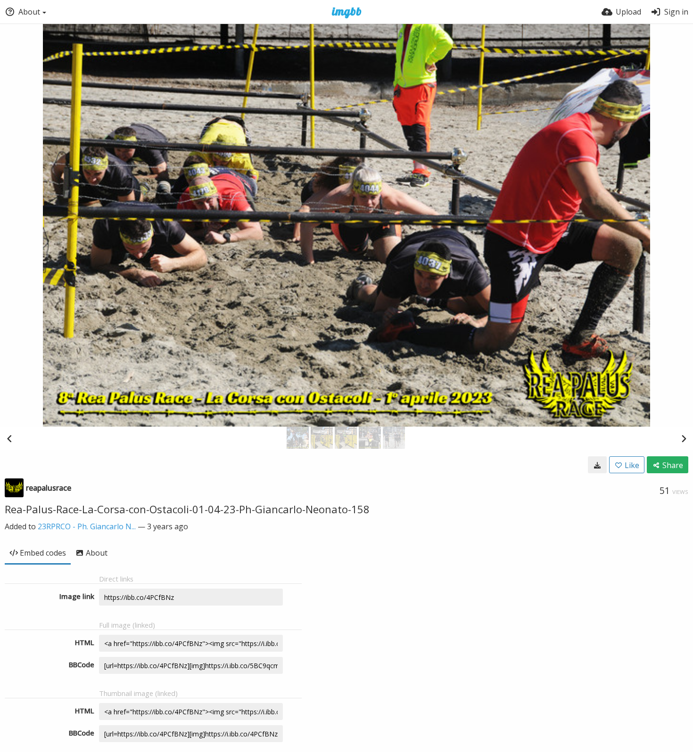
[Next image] (683, 438)
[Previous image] (9, 438)
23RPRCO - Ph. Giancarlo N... (87, 526)
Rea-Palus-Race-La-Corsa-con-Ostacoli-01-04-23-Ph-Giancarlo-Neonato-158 (187, 509)
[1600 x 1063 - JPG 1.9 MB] (597, 464)
